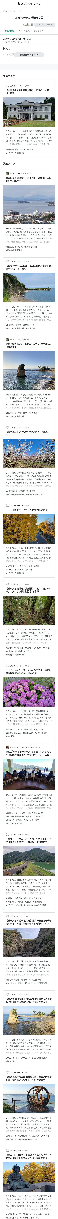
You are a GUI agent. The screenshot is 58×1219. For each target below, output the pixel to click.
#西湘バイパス (22, 820)
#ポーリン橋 (11, 569)
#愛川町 (9, 648)
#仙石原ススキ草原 (36, 813)
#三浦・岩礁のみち (22, 980)
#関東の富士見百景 (34, 494)
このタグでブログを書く (45, 25)
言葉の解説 (9, 31)
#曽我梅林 (10, 491)
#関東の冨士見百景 (14, 250)
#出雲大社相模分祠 (14, 898)
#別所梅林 (20, 491)
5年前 (38, 747)
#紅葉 (36, 566)
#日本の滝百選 (41, 733)
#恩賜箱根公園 (12, 149)
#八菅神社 (18, 648)
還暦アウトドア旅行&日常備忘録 (22, 747)
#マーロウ (22, 413)
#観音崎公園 (11, 1136)
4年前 (29, 340)
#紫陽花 (9, 733)
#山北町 (28, 901)
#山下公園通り (12, 566)
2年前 (27, 86)
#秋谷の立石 (11, 413)
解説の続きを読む (27, 55)
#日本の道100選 (25, 569)
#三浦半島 (30, 328)
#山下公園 (10, 1214)
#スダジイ (28, 651)
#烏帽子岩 (10, 820)
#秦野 (20, 901)
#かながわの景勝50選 (15, 153)
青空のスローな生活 (17, 173)
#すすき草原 (21, 813)
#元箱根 (30, 149)
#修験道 (46, 648)
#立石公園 (10, 1058)
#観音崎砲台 (33, 1136)
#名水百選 (10, 736)
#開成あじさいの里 (14, 729)
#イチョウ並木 (26, 566)
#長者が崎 (10, 325)
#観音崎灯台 (11, 1139)
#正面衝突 (34, 820)
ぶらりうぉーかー (16, 86)
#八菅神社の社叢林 (14, 651)
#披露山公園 (11, 247)
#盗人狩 (9, 980)
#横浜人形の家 (12, 1217)
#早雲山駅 (10, 813)
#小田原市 (31, 491)
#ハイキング (11, 983)
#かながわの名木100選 (15, 905)
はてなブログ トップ (12, 11)
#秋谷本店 (32, 413)
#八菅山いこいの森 (33, 648)
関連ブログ (38, 31)
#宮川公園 (22, 983)
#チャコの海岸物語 (34, 816)
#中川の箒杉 (11, 901)
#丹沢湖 (27, 898)
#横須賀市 (10, 1061)
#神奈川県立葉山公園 (25, 325)
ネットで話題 (24, 31)
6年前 (27, 1151)
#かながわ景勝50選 (14, 823)
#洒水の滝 (28, 729)
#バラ (22, 149)
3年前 (29, 173)
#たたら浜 (45, 1136)
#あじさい (38, 729)
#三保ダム (36, 898)
